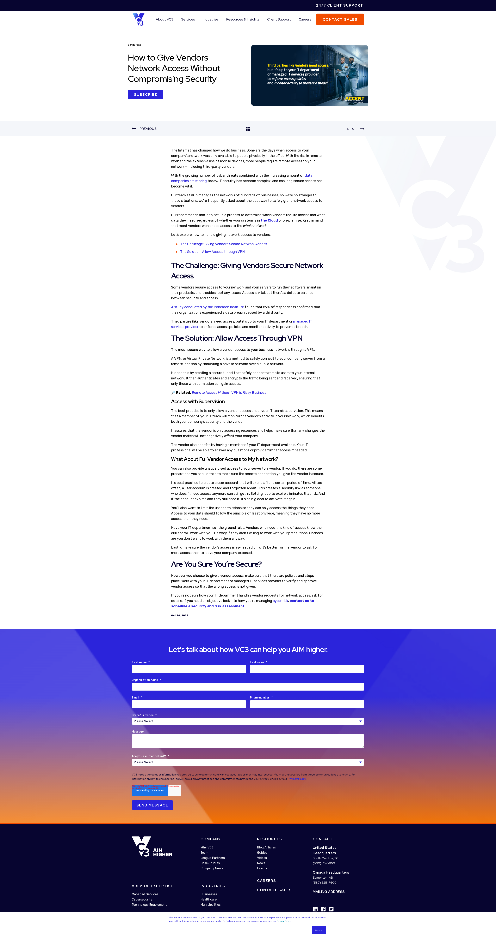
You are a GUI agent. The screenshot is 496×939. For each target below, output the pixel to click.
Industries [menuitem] (211, 19)
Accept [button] (319, 930)
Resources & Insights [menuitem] (242, 19)
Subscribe (145, 94)
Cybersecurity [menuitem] (142, 899)
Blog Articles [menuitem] (266, 847)
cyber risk (280, 601)
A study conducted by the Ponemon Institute (207, 307)
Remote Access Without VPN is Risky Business (229, 392)
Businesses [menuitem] (209, 894)
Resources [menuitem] (269, 839)
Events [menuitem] (262, 868)
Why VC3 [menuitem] (207, 847)
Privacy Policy (283, 921)
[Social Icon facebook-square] (322, 909)
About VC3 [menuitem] (164, 19)
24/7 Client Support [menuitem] (339, 5)
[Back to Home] (138, 19)
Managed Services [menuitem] (145, 894)
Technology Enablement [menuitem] (149, 905)
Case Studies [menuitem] (210, 863)
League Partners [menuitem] (213, 858)
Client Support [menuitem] (279, 19)
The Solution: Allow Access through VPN (212, 252)
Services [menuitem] (188, 19)
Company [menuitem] (211, 839)
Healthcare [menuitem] (209, 899)
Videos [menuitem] (262, 858)
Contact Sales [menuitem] (274, 890)
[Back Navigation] (248, 129)
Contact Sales (340, 19)
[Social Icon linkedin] (315, 909)
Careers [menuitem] (305, 19)
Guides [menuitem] (262, 852)
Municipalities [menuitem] (210, 904)
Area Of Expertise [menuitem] (152, 886)
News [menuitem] (261, 863)
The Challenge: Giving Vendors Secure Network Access (223, 244)
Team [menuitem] (204, 852)
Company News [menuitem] (212, 868)
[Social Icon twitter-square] (330, 909)
